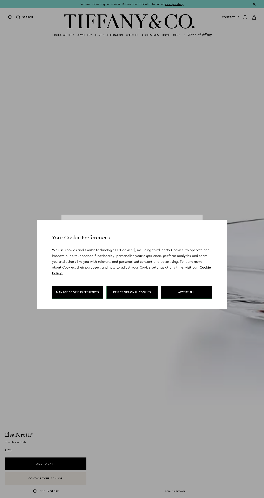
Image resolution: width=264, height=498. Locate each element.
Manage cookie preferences (77, 292)
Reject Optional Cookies (132, 292)
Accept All (186, 292)
